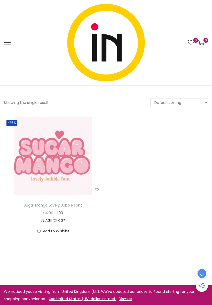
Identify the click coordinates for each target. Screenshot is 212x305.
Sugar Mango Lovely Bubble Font (53, 205)
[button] (97, 190)
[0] (191, 43)
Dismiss (125, 298)
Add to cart (55, 220)
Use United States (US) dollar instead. (82, 298)
